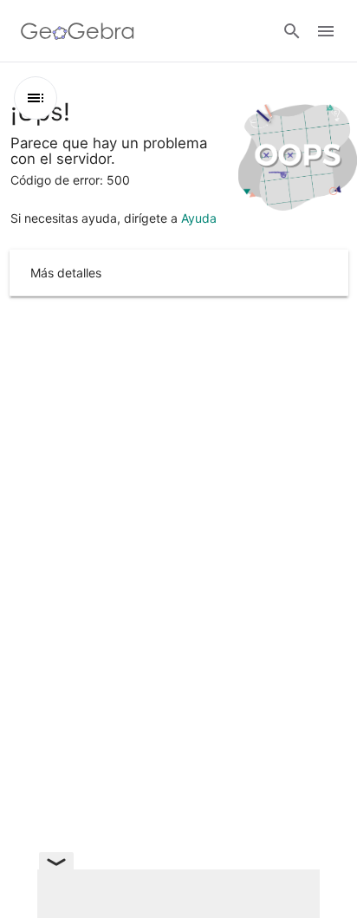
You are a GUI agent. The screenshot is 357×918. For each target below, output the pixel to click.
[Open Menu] (325, 31)
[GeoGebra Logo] (77, 31)
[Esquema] (35, 98)
